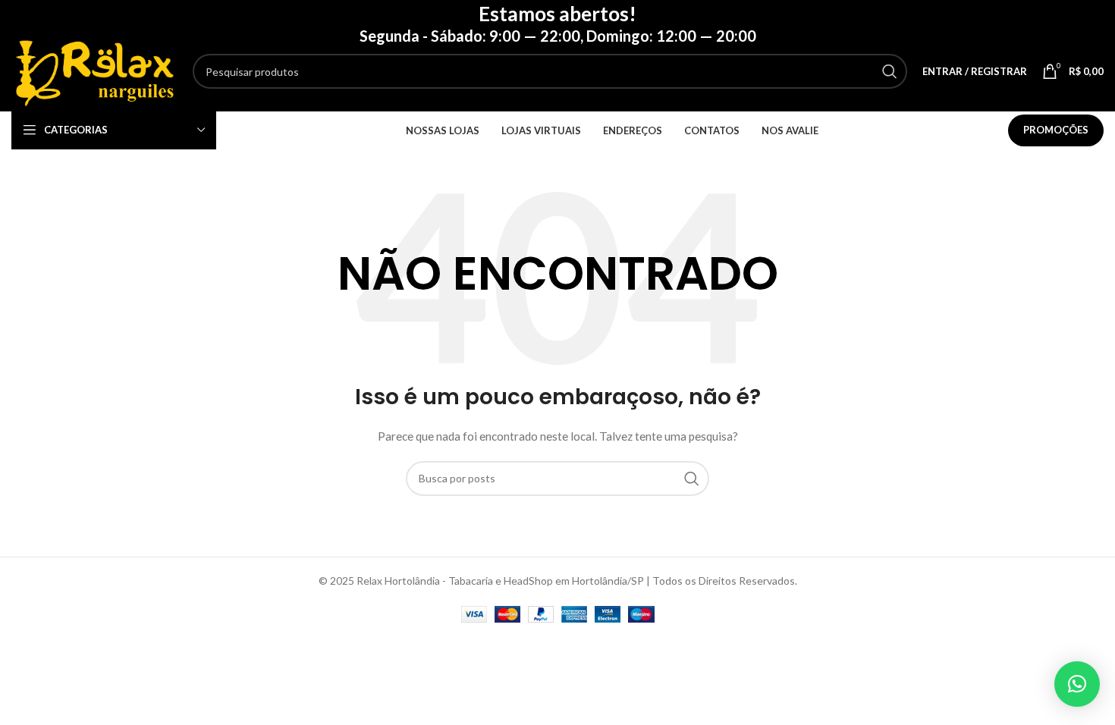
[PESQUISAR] (889, 71)
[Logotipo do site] (94, 70)
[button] (1077, 684)
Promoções (1055, 130)
